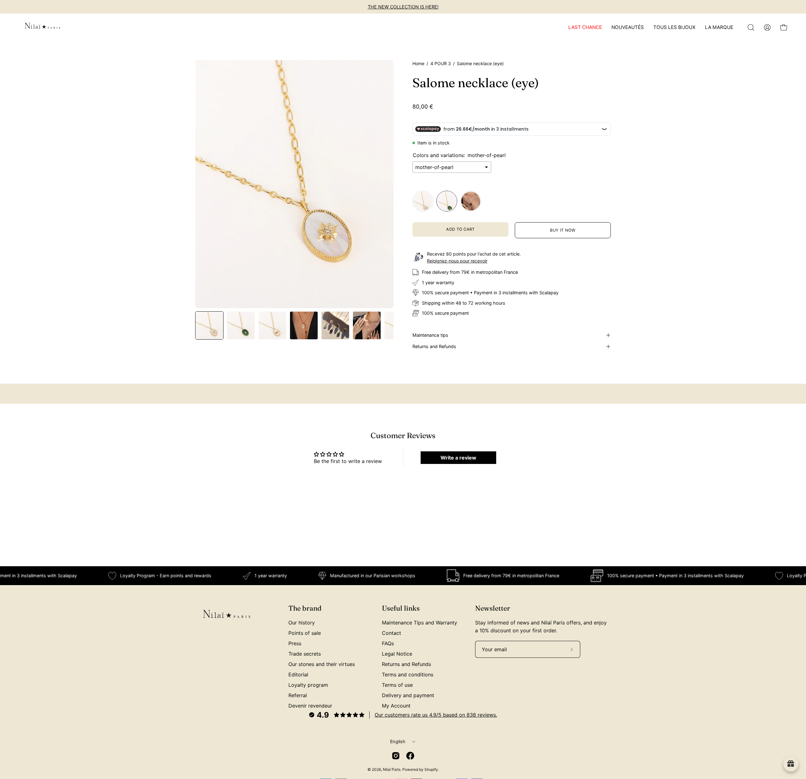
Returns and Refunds (434, 346)
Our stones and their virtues (321, 664)
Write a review (458, 457)
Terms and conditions (407, 674)
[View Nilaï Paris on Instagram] (395, 755)
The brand (304, 608)
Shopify (431, 769)
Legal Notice (397, 654)
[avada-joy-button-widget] (790, 763)
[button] (751, 27)
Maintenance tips (430, 335)
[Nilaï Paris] (42, 27)
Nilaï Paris (391, 769)
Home (418, 63)
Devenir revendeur (310, 706)
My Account (396, 706)
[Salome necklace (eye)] (209, 325)
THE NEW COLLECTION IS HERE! (403, 6)
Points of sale (304, 633)
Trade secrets (304, 654)
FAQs (388, 643)
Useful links (401, 608)
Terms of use (397, 685)
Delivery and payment (408, 695)
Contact (391, 633)
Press (294, 643)
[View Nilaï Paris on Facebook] (410, 755)
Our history (301, 622)
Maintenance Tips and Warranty (419, 622)
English (397, 741)
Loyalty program (308, 685)
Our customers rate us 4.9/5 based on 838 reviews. (436, 715)
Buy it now (562, 230)
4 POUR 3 (440, 63)
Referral (297, 695)
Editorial (298, 674)
